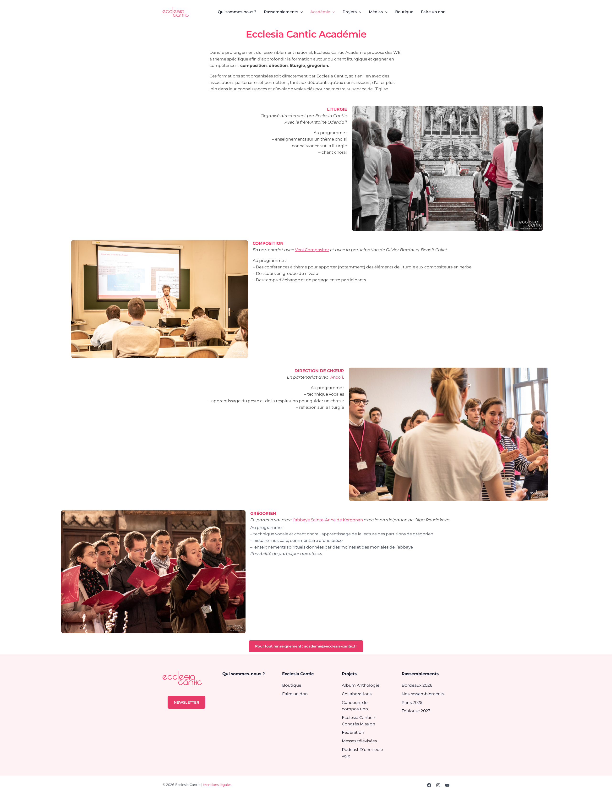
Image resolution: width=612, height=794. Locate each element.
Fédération (353, 732)
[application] (300, 12)
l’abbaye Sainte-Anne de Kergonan (328, 519)
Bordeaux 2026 (417, 685)
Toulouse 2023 (416, 710)
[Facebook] (429, 785)
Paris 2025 (412, 702)
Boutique (291, 685)
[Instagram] (438, 785)
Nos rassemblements (423, 693)
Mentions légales (217, 785)
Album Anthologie (360, 685)
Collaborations (357, 693)
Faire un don (295, 693)
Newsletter (186, 702)
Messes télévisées (359, 741)
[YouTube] (447, 785)
